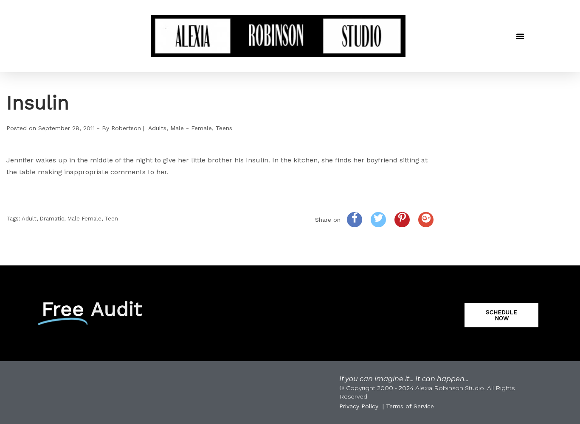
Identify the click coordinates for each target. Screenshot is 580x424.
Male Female (84, 218)
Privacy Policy (358, 406)
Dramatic (51, 218)
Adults (157, 128)
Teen (111, 218)
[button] (520, 36)
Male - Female (191, 128)
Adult (29, 218)
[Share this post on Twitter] (378, 219)
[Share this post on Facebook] (354, 219)
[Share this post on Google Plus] (426, 219)
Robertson (126, 128)
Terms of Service (410, 406)
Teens (224, 128)
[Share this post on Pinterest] (402, 219)
